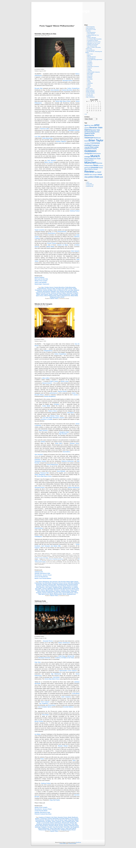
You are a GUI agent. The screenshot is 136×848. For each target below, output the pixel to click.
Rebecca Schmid (92, 169)
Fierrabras (47, 820)
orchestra (100, 165)
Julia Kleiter (56, 677)
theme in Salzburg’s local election (56, 559)
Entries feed (89, 183)
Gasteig (94, 148)
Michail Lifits (71, 656)
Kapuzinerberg (39, 528)
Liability (89, 69)
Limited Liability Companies (93, 72)
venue (99, 174)
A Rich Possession (90, 26)
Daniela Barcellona (67, 90)
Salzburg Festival (74, 211)
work (101, 177)
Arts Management (91, 58)
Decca (65, 583)
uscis (86, 174)
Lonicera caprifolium (47, 588)
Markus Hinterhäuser (73, 487)
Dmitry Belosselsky (47, 138)
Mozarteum (39, 824)
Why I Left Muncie (90, 97)
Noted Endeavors (90, 90)
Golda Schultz (68, 288)
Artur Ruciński (62, 581)
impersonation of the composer (68, 670)
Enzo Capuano (45, 702)
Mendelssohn (65, 823)
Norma (43, 590)
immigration (88, 153)
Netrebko (53, 291)
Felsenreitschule (61, 231)
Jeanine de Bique (62, 245)
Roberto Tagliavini (61, 141)
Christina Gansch (49, 287)
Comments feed (90, 184)
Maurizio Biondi (62, 391)
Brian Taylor (96, 140)
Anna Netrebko (55, 90)
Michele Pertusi (54, 416)
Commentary (38, 583)
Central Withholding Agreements (94, 59)
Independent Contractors (93, 66)
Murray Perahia (39, 721)
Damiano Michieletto (53, 818)
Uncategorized (89, 95)
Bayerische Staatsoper (89, 136)
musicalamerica (88, 160)
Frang (42, 759)
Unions (89, 84)
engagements (88, 148)
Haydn (66, 820)
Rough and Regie (90, 91)
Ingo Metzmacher (56, 674)
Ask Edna (88, 30)
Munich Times (54, 298)
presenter (95, 168)
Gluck (52, 820)
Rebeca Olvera (52, 411)
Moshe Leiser (64, 381)
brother (74, 393)
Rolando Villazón (63, 746)
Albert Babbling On (90, 28)
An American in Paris (91, 29)
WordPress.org (89, 186)
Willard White (50, 246)
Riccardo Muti (38, 88)
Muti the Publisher (39, 277)
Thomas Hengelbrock (50, 396)
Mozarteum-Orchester (44, 657)
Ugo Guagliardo (43, 703)
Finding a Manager (91, 37)
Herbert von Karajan (72, 586)
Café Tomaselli (51, 160)
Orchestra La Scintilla (46, 419)
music (99, 158)
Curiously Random (90, 50)
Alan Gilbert (91, 125)
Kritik (54, 290)
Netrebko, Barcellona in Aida (45, 34)
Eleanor (45, 584)
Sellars (38, 294)
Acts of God (90, 54)
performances (53, 393)
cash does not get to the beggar (41, 557)
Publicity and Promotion (92, 44)
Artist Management (91, 56)
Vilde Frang (62, 656)
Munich (95, 156)
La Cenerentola (45, 823)
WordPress (78, 842)
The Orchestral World (92, 45)
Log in (87, 182)
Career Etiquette (91, 33)
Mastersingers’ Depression (42, 284)
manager (87, 156)
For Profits (89, 65)
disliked (43, 441)
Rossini (61, 825)
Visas (88, 87)
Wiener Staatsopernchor (63, 295)
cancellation (87, 143)
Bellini (72, 581)
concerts (75, 395)
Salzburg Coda (39, 571)
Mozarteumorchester (48, 824)
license (98, 153)
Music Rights (90, 73)
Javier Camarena (66, 697)
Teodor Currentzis (39, 230)
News (95, 165)
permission (87, 167)
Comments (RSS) (72, 843)
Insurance (89, 67)
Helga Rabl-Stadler (54, 800)
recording (56, 404)
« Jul (85, 114)
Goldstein (90, 151)
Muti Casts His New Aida (41, 279)
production (37, 459)
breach (86, 141)
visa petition (89, 177)
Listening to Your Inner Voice (94, 41)
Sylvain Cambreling (47, 593)
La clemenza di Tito (62, 290)
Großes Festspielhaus (73, 88)
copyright (87, 147)
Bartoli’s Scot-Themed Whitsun (43, 578)
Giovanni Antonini (47, 383)
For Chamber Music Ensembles (94, 39)
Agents (89, 55)
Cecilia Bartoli (46, 406)
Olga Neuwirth (63, 434)
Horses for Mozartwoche (41, 576)
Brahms (37, 818)
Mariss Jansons (49, 162)
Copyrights (89, 62)
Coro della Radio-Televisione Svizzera (53, 417)
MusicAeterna (51, 233)
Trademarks (90, 83)
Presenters (89, 76)
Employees (89, 63)
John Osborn (70, 412)
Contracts (89, 60)
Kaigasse (37, 547)
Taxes (88, 80)
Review (62, 291)
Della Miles (58, 443)
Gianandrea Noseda (73, 130)
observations (66, 451)
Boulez (76, 581)
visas (96, 177)
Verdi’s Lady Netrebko (41, 282)
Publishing (89, 77)
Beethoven (75, 817)
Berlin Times (89, 48)
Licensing (89, 70)
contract (88, 145)
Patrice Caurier (54, 381)
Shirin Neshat (75, 251)
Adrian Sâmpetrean (40, 474)
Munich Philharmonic (90, 158)
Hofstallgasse (38, 536)
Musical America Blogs (68, 11)
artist (96, 125)
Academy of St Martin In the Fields (64, 657)
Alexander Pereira (67, 80)
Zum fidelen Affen (56, 546)
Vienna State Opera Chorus (63, 101)
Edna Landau (94, 147)
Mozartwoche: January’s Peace (43, 575)
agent (86, 125)
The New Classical (90, 92)
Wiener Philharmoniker (50, 295)
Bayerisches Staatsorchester (91, 132)
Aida (42, 287)
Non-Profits (89, 74)
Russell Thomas (51, 243)
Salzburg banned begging (40, 561)
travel (99, 172)
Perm (58, 291)
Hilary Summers (43, 430)
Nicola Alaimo (52, 705)
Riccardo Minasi (39, 395)
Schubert (49, 827)
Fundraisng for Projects (92, 40)
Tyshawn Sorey (74, 443)
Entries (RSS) (63, 843)
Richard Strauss (44, 825)
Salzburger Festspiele (72, 293)
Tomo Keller (45, 714)
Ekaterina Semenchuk (68, 461)
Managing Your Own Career (93, 43)
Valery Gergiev (93, 174)
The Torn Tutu (89, 94)
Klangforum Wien (64, 432)
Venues (89, 85)
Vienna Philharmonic (64, 294)
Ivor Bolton (38, 734)
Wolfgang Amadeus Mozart (57, 297)
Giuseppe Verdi (60, 288)
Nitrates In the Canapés (41, 280)
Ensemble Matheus (68, 707)
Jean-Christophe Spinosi (44, 707)
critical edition (45, 378)
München (90, 162)
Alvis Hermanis (39, 454)
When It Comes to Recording (94, 47)
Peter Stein (38, 662)
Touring (89, 81)
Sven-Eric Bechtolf (58, 827)
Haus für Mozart (62, 586)
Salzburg (53, 293)
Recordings (89, 79)
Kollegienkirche (48, 350)
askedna (86, 127)
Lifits (74, 760)
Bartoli (68, 581)
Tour (95, 172)
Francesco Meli (44, 128)
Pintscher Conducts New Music (43, 814)
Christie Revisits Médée (41, 810)
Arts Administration (91, 32)
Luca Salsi (38, 136)
